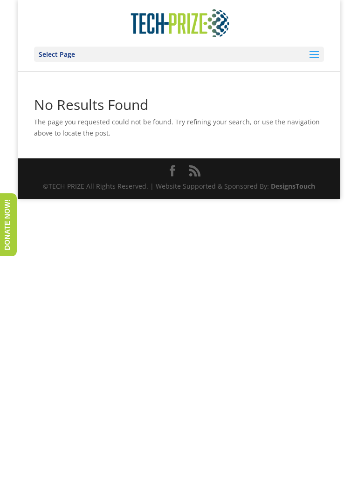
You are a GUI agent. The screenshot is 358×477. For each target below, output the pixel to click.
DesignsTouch (293, 186)
